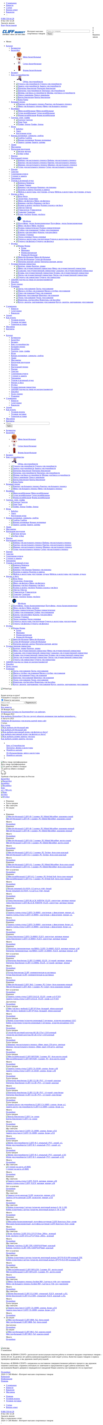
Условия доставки (18, 322)
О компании (11, 306)
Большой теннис (18, 102)
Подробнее (10, 824)
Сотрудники (16, 311)
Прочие (14, 169)
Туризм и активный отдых (22, 181)
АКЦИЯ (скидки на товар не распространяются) (32, 280)
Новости (14, 309)
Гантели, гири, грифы (20, 118)
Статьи (9, 1405)
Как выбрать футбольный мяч (14, 730)
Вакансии (15, 313)
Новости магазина (12, 700)
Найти (9, 426)
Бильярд (14, 73)
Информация (6, 1379)
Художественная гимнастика (23, 264)
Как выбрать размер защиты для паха (17, 739)
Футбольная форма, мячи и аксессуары (23, 753)
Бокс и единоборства (20, 75)
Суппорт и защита (19, 176)
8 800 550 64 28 (7, 19)
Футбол (14, 244)
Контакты (10, 329)
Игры (13, 127)
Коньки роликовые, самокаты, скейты (27, 136)
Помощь (4, 1381)
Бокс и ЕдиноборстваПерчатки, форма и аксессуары (19, 746)
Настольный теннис (19, 158)
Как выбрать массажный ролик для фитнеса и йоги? (23, 734)
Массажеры (16, 147)
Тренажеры (16, 178)
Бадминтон (16, 48)
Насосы (14, 156)
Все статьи (5, 725)
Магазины (10, 327)
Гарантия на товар (19, 324)
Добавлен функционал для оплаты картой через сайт (23, 721)
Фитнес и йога (17, 194)
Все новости (6, 707)
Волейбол (15, 109)
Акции (9, 315)
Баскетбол (15, 50)
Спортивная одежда (19, 174)
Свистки (14, 172)
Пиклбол (15, 282)
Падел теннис (17, 284)
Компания (5, 1376)
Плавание (15, 286)
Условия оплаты (18, 320)
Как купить (11, 318)
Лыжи (13, 145)
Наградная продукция (20, 149)
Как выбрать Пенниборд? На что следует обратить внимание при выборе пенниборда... (38, 716)
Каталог (9, 46)
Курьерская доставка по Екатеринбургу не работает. (23, 712)
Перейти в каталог (14, 750)
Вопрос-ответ (12, 1407)
